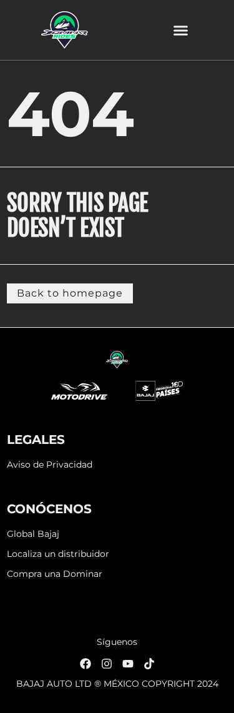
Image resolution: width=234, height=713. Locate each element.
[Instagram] (106, 663)
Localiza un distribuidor (58, 554)
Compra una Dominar (54, 574)
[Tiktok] (149, 663)
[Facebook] (85, 663)
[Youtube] (128, 663)
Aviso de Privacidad (49, 465)
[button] (181, 30)
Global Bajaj (33, 534)
